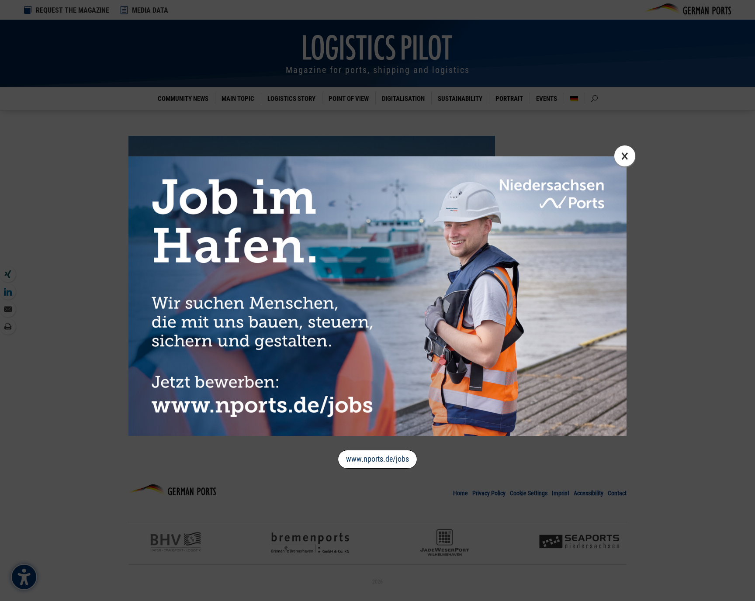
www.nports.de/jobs (377, 458)
